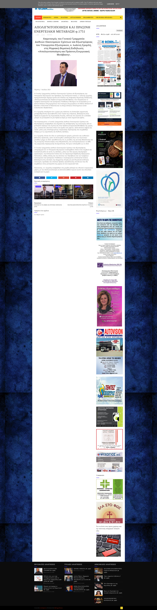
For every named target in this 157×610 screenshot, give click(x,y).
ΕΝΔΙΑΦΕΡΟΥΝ (88, 17)
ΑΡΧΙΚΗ (38, 17)
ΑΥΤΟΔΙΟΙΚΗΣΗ (75, 17)
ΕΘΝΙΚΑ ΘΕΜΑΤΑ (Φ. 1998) (82, 569)
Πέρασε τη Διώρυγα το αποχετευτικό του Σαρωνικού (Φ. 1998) (53, 588)
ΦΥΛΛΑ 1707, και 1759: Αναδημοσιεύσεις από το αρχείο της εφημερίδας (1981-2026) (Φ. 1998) (53, 578)
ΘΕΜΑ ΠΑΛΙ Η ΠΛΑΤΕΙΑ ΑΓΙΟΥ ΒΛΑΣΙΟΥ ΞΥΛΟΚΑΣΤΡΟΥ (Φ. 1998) (81, 588)
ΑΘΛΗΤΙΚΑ (64, 22)
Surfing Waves (121, 215)
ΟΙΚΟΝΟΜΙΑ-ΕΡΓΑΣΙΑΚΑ (104, 17)
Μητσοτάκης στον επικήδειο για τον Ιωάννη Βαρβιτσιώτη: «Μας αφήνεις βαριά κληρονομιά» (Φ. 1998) (43, 192)
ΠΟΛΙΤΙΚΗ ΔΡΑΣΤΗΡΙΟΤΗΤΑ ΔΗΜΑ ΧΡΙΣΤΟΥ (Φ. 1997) (63, 193)
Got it (117, 4)
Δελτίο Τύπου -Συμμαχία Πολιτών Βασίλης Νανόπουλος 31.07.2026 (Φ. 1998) (82, 578)
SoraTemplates (43, 608)
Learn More (110, 4)
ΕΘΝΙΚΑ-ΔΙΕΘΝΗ (53, 22)
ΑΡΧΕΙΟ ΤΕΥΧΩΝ (85, 22)
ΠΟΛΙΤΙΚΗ (64, 17)
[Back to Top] (121, 608)
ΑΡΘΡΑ (56, 17)
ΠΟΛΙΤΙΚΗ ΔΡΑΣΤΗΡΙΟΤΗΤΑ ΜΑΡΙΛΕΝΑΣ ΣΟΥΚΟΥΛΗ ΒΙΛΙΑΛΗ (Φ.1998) (83, 193)
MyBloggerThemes (58, 608)
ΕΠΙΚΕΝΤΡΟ (47, 17)
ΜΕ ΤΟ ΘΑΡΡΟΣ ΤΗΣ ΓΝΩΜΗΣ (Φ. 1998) (50, 569)
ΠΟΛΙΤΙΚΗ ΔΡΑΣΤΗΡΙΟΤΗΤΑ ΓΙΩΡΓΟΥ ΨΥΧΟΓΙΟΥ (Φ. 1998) (113, 570)
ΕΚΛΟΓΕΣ (74, 22)
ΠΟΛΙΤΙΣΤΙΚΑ (40, 22)
